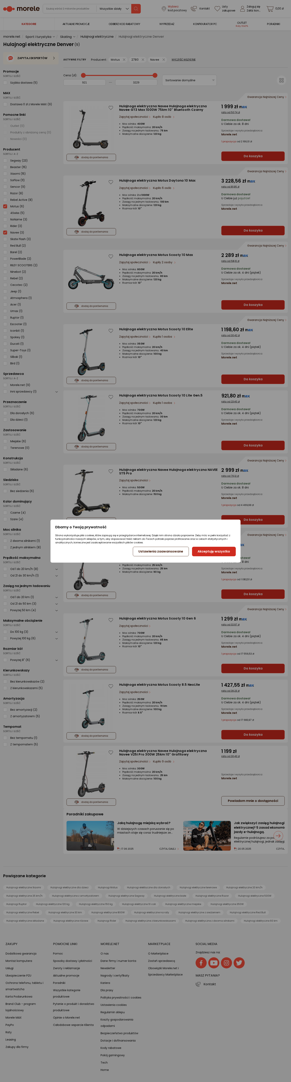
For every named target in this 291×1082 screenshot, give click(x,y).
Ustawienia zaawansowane (160, 551)
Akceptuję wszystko (214, 551)
